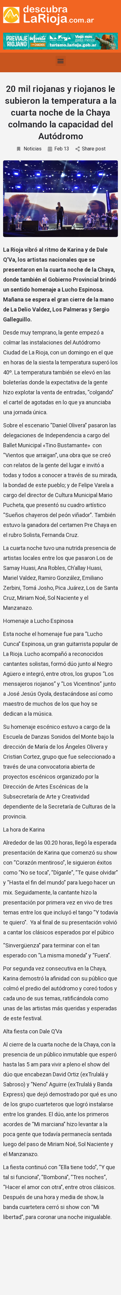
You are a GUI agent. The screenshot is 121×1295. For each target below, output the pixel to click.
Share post (93, 149)
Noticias (33, 149)
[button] (61, 61)
